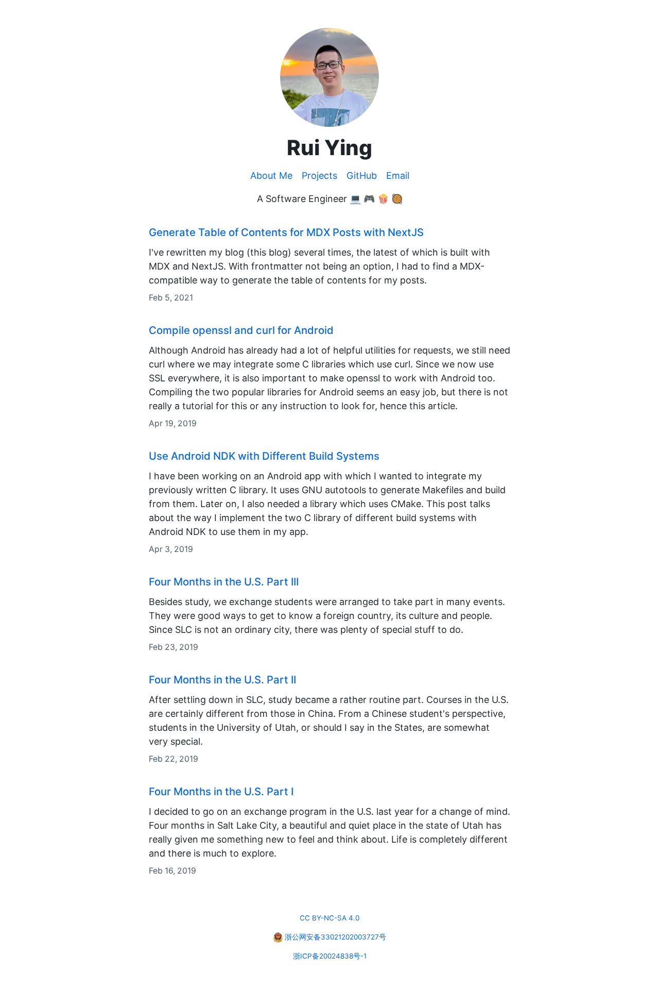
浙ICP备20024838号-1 (330, 956)
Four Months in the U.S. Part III (224, 581)
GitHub (361, 175)
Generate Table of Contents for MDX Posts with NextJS (286, 232)
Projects (319, 175)
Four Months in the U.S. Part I (221, 791)
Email (397, 175)
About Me (271, 175)
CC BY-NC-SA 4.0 (329, 918)
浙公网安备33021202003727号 (335, 937)
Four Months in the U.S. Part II (222, 679)
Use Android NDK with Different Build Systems (264, 455)
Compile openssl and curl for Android (241, 330)
